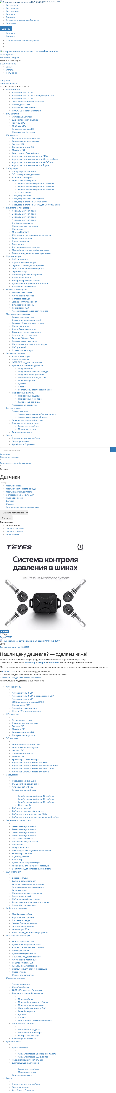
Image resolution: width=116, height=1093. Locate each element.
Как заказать (12, 4)
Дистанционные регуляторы (26, 247)
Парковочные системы (23, 392)
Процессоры (18, 228)
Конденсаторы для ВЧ (23, 128)
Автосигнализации (21, 356)
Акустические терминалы (24, 334)
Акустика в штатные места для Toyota (30, 165)
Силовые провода (21, 298)
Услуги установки (20, 441)
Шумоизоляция (13, 256)
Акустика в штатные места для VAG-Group (33, 162)
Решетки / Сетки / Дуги (23, 338)
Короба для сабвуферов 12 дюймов (36, 186)
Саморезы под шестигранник (26, 331)
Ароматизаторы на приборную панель (37, 413)
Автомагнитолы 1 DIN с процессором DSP (33, 95)
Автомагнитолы (13, 89)
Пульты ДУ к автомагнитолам (26, 110)
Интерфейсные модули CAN (32, 377)
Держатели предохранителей (26, 319)
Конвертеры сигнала (22, 237)
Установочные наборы (23, 304)
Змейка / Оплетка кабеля (24, 301)
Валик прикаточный (21, 277)
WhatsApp (5, 54)
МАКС (13, 54)
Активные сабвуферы (22, 177)
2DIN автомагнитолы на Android (28, 101)
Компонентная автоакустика (26, 137)
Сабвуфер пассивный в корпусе (28, 198)
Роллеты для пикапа (22, 432)
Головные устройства (28, 425)
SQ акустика (12, 134)
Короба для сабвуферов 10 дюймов (36, 183)
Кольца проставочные (23, 316)
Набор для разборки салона (26, 280)
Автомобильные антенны (24, 107)
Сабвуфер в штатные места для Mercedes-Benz (36, 204)
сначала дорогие (14, 531)
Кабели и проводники (16, 289)
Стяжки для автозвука (23, 350)
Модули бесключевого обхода (33, 371)
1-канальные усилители (24, 210)
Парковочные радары (29, 395)
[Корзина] (61, 1)
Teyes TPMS (6, 637)
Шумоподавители (20, 240)
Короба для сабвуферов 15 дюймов (36, 189)
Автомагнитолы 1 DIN (22, 92)
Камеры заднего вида (29, 401)
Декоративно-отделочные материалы (30, 283)
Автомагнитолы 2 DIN (22, 98)
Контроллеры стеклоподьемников (35, 389)
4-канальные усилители (24, 219)
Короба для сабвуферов (24, 180)
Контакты (10, 13)
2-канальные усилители (24, 213)
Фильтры (6, 517)
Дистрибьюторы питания (24, 328)
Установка (11, 23)
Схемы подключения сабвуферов (22, 20)
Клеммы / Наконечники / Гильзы (28, 322)
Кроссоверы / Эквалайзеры (25, 153)
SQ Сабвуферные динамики (26, 174)
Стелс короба (25, 192)
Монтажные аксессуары (18, 313)
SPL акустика (12, 113)
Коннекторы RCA (20, 307)
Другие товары (13, 407)
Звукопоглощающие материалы (28, 265)
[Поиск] (113, 449)
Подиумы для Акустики (23, 131)
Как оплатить (12, 7)
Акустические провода (23, 295)
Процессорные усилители (25, 225)
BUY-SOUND (8, 671)
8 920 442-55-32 (8, 63)
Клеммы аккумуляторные (24, 341)
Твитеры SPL (18, 122)
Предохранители (20, 325)
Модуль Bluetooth (20, 231)
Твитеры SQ (18, 143)
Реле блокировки (26, 380)
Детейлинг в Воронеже (23, 444)
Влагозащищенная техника (25, 422)
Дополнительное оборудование (28, 365)
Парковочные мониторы (30, 398)
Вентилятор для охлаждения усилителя (32, 253)
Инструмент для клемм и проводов (29, 344)
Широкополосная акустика (25, 119)
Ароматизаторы (20, 410)
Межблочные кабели (22, 292)
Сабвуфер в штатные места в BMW (29, 201)
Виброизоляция (20, 259)
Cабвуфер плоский (21, 195)
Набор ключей (19, 347)
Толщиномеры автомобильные (27, 419)
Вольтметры (18, 244)
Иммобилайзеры (20, 359)
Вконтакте (5, 57)
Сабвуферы (12, 168)
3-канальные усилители (24, 216)
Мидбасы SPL (19, 125)
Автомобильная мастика (24, 286)
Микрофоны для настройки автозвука (30, 250)
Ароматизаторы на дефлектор (33, 416)
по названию (12, 534)
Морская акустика (27, 428)
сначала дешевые (15, 528)
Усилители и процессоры (18, 207)
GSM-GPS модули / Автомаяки (27, 362)
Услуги (9, 435)
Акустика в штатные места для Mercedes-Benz (35, 159)
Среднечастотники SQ (23, 146)
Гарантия (10, 16)
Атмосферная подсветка (24, 404)
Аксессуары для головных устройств (30, 310)
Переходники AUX (21, 104)
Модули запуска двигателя (31, 374)
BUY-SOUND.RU (52, 1)
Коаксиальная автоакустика (25, 140)
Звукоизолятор (19, 271)
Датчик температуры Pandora (14, 646)
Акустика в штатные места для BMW (30, 156)
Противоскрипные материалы (27, 274)
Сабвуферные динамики (24, 171)
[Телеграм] (7, 46)
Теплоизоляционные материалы (28, 268)
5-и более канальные (22, 222)
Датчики (22, 383)
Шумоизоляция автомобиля (26, 438)
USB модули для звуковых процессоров (31, 234)
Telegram (14, 57)
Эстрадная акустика (22, 116)
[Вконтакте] (7, 43)
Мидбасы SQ (18, 149)
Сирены (22, 386)
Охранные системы (15, 353)
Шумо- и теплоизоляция (24, 262)
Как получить (12, 10)
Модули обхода (26, 368)
